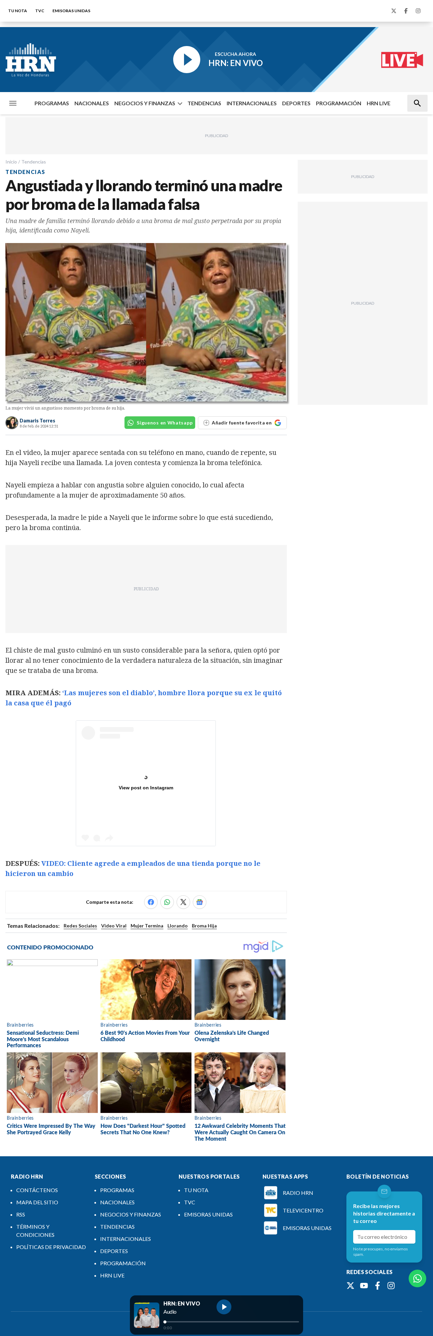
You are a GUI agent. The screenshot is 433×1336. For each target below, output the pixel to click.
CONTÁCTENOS (37, 1190)
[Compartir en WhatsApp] (167, 902)
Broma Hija (204, 925)
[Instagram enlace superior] (418, 11)
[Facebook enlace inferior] (377, 1286)
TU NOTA (17, 10)
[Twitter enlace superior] (393, 11)
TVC (39, 10)
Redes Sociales (80, 925)
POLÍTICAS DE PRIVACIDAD (51, 1247)
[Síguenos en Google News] (199, 902)
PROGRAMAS (52, 103)
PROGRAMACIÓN (338, 103)
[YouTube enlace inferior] (364, 1286)
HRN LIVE (378, 103)
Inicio (11, 162)
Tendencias (33, 162)
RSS (20, 1214)
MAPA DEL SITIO (37, 1202)
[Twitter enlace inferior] (350, 1286)
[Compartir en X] (183, 902)
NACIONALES (91, 103)
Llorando (177, 925)
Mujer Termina (147, 925)
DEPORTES (296, 103)
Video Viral (114, 925)
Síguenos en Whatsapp (164, 422)
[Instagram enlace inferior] (391, 1286)
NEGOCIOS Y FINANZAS (144, 103)
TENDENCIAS (204, 103)
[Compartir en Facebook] (151, 902)
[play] (223, 1306)
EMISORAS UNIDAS (71, 10)
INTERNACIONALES (252, 103)
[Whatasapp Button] (417, 1278)
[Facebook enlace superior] (406, 11)
